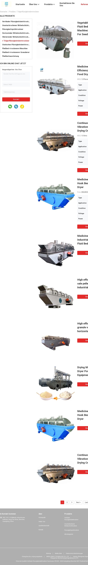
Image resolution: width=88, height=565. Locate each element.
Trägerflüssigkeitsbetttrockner (16, 41)
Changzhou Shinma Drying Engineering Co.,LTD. (64, 558)
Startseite (3, 12)
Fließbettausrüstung (10, 56)
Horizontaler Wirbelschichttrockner (16, 33)
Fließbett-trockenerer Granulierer (16, 52)
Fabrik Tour (42, 521)
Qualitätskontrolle (44, 525)
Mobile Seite (58, 553)
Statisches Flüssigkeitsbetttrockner (16, 45)
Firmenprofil (42, 517)
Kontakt (16, 99)
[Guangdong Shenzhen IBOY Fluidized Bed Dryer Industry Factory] (6, 4)
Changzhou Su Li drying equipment (32, 556)
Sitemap (48, 553)
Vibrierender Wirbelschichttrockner (16, 37)
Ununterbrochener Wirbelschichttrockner (16, 25)
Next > (78, 502)
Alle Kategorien (68, 534)
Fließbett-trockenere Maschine (14, 48)
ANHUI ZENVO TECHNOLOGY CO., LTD (57, 556)
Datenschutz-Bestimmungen (74, 553)
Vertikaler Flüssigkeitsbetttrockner (16, 22)
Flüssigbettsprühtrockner (12, 29)
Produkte (12, 12)
